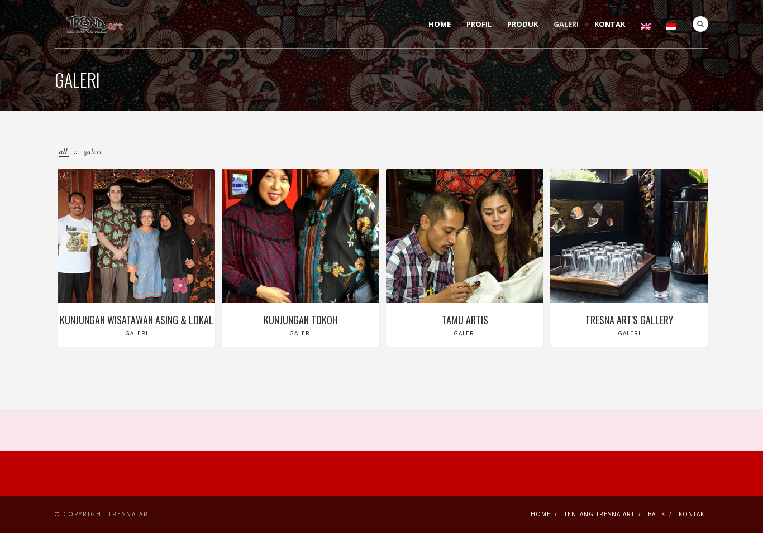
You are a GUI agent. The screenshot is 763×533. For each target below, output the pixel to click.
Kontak (609, 24)
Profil (479, 24)
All (64, 151)
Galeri (566, 24)
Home (439, 24)
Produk (522, 24)
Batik (656, 514)
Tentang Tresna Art (599, 514)
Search (700, 24)
